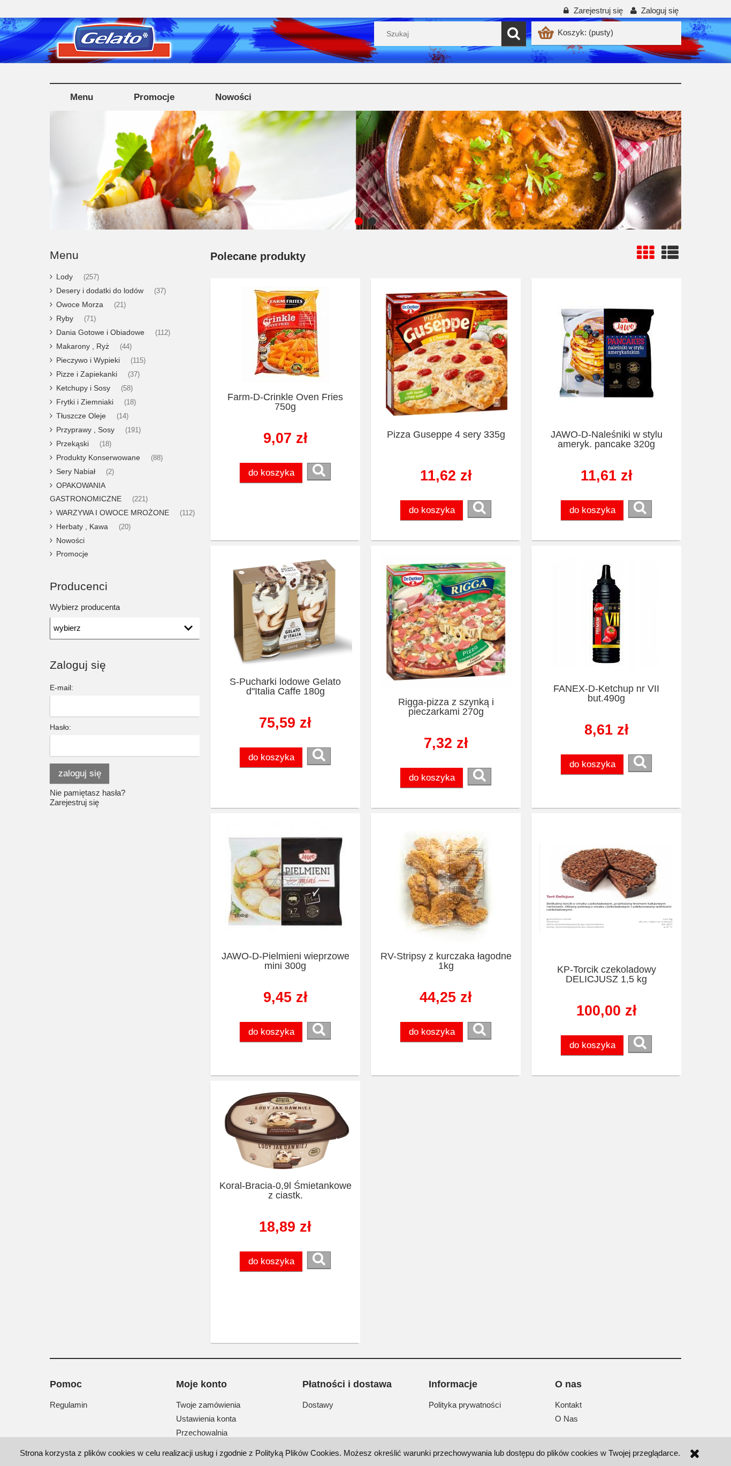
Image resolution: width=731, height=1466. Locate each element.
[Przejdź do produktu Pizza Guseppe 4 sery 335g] (446, 353)
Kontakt (568, 1404)
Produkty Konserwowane (98, 457)
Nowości (70, 540)
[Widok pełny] (670, 253)
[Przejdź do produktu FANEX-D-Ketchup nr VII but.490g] (606, 614)
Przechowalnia (201, 1432)
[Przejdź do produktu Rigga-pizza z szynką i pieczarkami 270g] (446, 621)
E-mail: (61, 687)
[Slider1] (325, 170)
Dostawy (317, 1404)
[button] (319, 471)
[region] (365, 170)
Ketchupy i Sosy (83, 388)
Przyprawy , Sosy (85, 429)
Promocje (72, 553)
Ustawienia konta (206, 1418)
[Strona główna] (76, 47)
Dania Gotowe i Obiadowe (100, 332)
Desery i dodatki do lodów (99, 290)
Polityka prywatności (465, 1404)
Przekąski (72, 443)
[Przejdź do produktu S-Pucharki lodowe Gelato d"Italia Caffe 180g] (285, 610)
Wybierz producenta (85, 607)
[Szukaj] (513, 33)
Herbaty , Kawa (82, 526)
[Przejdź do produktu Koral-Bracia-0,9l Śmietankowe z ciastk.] (285, 1130)
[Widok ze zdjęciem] (645, 253)
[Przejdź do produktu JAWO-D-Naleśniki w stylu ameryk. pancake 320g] (606, 353)
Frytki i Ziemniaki (84, 402)
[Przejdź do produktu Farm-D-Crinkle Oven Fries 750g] (285, 334)
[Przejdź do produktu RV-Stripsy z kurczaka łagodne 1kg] (446, 881)
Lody (64, 276)
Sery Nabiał (75, 471)
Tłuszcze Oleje (81, 415)
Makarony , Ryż (82, 346)
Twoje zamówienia (208, 1404)
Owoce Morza (79, 304)
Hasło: (60, 727)
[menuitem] (81, 97)
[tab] (359, 221)
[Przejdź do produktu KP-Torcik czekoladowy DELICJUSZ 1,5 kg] (606, 888)
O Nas (566, 1418)
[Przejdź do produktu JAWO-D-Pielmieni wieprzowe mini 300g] (285, 881)
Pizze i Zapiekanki (86, 374)
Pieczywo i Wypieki (88, 360)
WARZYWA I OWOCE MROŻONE (112, 512)
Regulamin (68, 1404)
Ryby (64, 318)
